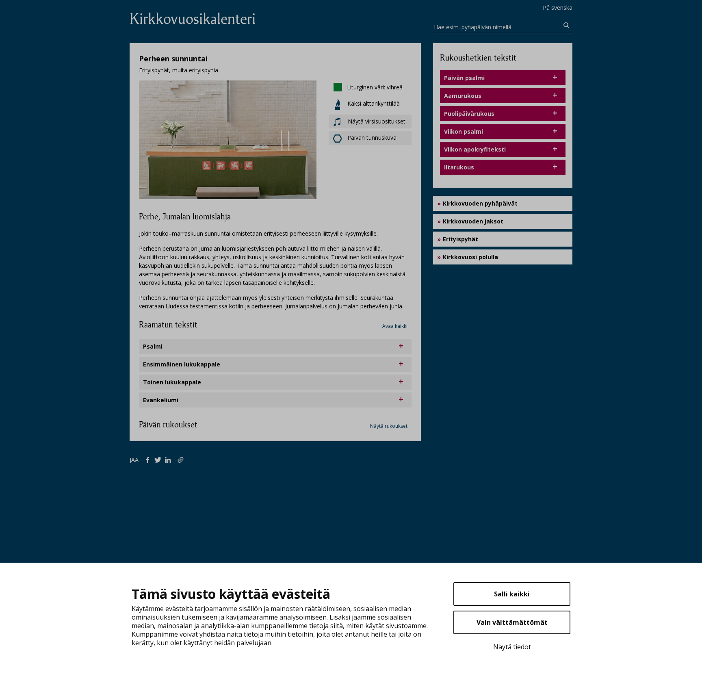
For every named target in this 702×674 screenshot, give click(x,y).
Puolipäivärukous (469, 113)
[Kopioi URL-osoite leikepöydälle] (181, 459)
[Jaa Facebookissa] (149, 459)
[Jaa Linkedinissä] (170, 459)
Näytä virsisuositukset (375, 121)
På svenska (557, 7)
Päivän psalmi (464, 78)
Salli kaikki (512, 593)
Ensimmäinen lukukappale (181, 364)
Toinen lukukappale (172, 382)
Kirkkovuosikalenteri (193, 19)
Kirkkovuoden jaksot (473, 221)
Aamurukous (462, 96)
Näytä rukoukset (388, 426)
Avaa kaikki (394, 326)
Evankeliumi (160, 400)
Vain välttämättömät (512, 622)
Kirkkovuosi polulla (470, 257)
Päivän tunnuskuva (371, 137)
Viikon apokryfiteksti (475, 149)
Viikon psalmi (463, 131)
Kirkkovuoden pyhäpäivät (480, 203)
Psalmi (152, 346)
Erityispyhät (460, 239)
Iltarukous (459, 167)
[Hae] (566, 26)
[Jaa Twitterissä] (159, 459)
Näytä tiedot (512, 646)
